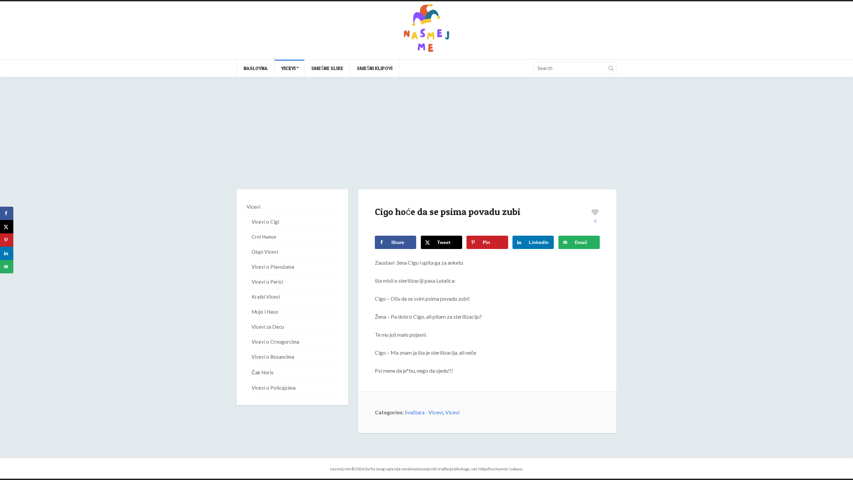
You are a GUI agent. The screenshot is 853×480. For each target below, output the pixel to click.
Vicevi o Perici (267, 282)
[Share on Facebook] (6, 213)
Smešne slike (327, 68)
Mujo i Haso (265, 312)
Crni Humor (264, 237)
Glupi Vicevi (265, 252)
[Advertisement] (426, 140)
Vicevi (288, 68)
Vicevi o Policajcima (274, 388)
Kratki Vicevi (266, 297)
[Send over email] (6, 266)
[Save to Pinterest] (6, 240)
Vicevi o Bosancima (273, 357)
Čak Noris (263, 372)
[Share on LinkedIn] (6, 253)
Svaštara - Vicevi (424, 412)
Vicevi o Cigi (265, 222)
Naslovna (256, 68)
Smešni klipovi (375, 68)
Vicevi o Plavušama (273, 267)
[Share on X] (6, 226)
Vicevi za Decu (268, 327)
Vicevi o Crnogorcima (275, 342)
